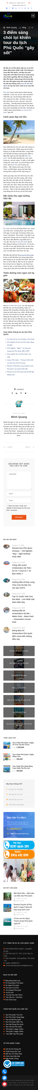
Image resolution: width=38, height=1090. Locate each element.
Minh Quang (11, 27)
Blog (24, 27)
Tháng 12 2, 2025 (18, 545)
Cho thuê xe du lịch (12, 988)
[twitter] (25, 8)
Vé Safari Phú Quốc (12, 985)
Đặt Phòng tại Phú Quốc (19, 675)
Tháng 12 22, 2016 (22, 926)
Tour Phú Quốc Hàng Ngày (15, 1017)
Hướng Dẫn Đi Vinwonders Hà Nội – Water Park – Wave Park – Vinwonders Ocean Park (23, 616)
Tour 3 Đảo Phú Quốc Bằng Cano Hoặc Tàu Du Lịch (22, 767)
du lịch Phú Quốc (21, 242)
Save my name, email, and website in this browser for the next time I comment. (18, 508)
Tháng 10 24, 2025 (18, 562)
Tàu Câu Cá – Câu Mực (13, 997)
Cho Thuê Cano (10, 1000)
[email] (6, 8)
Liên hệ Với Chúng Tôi (13, 1049)
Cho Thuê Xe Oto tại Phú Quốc (19, 663)
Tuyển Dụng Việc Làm (13, 1051)
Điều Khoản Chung (11, 1058)
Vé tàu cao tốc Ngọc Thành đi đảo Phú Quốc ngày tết (23, 921)
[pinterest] (19, 8)
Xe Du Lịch (9, 992)
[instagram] (31, 8)
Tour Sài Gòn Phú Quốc (14, 1027)
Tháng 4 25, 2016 (21, 898)
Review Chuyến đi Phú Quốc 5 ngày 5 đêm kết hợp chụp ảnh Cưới (23, 907)
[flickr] (12, 8)
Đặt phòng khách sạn (12, 980)
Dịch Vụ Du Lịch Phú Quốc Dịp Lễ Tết (19, 700)
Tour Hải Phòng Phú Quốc (15, 1024)
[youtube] (28, 8)
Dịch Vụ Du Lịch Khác (19, 688)
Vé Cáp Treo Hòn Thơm (13, 995)
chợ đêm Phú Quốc (14, 305)
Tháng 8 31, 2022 (21, 912)
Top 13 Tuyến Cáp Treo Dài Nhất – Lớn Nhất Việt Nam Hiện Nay (23, 599)
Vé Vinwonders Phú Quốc (14, 983)
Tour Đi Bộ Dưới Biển (19, 712)
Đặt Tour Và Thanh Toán (13, 1054)
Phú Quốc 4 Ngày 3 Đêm (14, 1031)
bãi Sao (15, 165)
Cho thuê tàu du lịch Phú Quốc (19, 651)
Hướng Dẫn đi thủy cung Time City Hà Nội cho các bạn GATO (23, 585)
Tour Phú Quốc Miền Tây (14, 1022)
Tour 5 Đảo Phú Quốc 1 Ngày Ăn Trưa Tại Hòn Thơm (23, 744)
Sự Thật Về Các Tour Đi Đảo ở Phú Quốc (21, 339)
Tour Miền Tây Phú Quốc (14, 1034)
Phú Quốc (6, 92)
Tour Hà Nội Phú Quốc (13, 1019)
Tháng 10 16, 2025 (18, 579)
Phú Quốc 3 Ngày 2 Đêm (14, 1029)
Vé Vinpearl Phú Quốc (13, 990)
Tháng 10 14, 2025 (18, 628)
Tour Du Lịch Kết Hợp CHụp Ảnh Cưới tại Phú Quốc (19, 724)
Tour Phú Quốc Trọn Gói (14, 1015)
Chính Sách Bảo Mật (12, 1056)
